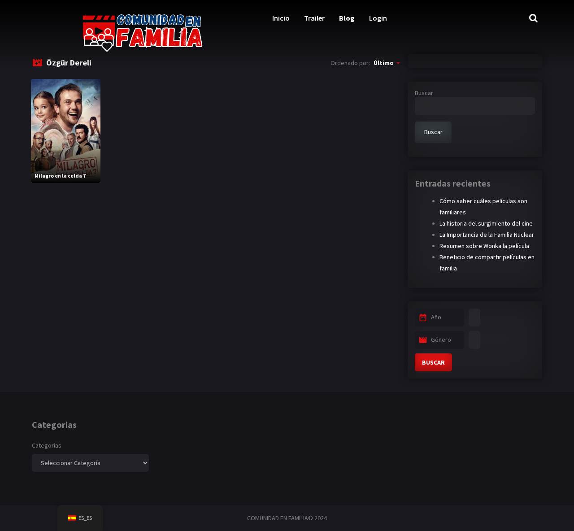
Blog (347, 17)
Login (378, 17)
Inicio (281, 17)
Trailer (314, 17)
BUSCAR (433, 362)
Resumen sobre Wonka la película (484, 246)
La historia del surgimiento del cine (486, 223)
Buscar (424, 93)
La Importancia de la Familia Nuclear (486, 235)
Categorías (46, 445)
